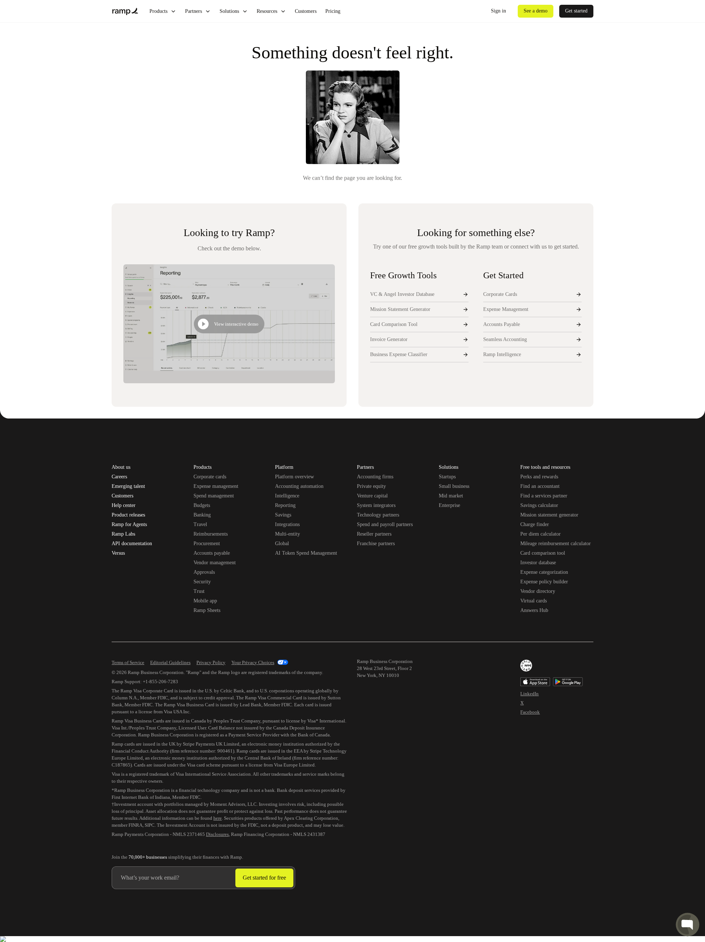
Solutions (229, 11)
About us (121, 467)
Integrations (287, 524)
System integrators (376, 505)
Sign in (498, 11)
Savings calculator (539, 505)
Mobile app (205, 601)
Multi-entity (287, 534)
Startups (447, 476)
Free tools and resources (545, 467)
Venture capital (372, 496)
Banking (202, 515)
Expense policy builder (544, 581)
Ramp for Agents (129, 524)
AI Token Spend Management (306, 553)
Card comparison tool (542, 553)
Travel (200, 524)
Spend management (214, 496)
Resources (267, 11)
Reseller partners (374, 534)
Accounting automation (299, 486)
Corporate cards (210, 476)
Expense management (216, 486)
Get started (576, 11)
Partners (193, 11)
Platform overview (294, 476)
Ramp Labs (123, 534)
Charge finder (534, 524)
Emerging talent (128, 486)
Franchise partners (376, 543)
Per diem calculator (540, 534)
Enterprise (449, 505)
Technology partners (378, 515)
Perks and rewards (539, 476)
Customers (306, 11)
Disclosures (217, 834)
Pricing (332, 11)
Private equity (371, 486)
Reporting (285, 505)
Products (158, 11)
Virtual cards (533, 601)
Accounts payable (212, 553)
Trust (199, 591)
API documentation (132, 544)
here (217, 818)
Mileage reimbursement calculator (555, 543)
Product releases (128, 515)
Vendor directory (537, 591)
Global (282, 543)
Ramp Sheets (207, 610)
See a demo (535, 11)
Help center (123, 505)
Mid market (451, 496)
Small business (454, 486)
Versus (118, 553)
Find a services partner (543, 496)
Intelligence (287, 496)
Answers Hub (534, 610)
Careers (119, 477)
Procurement (207, 543)
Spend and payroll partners (385, 524)
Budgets (202, 505)
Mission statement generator (549, 515)
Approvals (204, 572)
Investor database (538, 562)
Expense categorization (544, 572)
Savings (283, 515)
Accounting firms (375, 476)
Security (202, 581)
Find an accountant (540, 486)
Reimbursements (211, 534)
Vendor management (215, 562)
